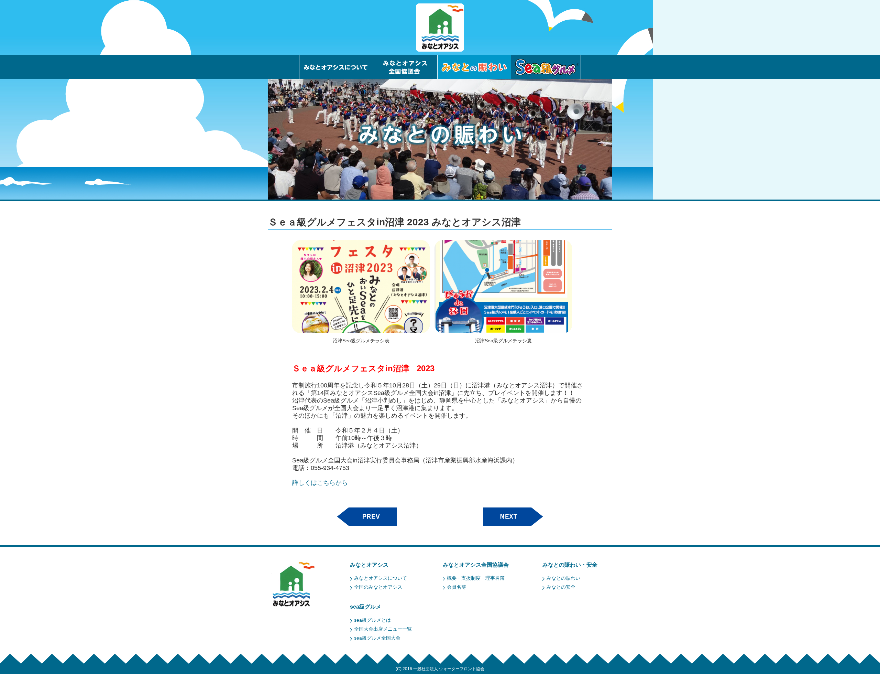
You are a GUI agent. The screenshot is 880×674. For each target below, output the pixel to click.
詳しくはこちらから (320, 482)
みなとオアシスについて (380, 578)
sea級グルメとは (372, 620)
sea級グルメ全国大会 (377, 638)
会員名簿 (456, 587)
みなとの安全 (561, 587)
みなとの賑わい (563, 578)
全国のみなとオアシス (378, 587)
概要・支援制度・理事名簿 (476, 578)
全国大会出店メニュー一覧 (383, 629)
